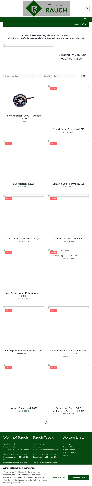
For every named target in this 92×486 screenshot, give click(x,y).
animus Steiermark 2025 (23, 408)
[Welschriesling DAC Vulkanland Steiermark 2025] (68, 308)
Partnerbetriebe (68, 450)
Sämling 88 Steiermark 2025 (68, 183)
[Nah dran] (89, 466)
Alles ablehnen (59, 477)
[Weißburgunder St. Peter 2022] (59, 250)
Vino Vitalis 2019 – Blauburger (23, 238)
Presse (65, 455)
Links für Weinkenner (70, 453)
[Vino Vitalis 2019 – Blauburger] (23, 196)
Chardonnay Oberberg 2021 (68, 129)
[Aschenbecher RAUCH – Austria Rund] (23, 86)
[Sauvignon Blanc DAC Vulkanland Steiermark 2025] (68, 365)
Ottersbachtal (67, 447)
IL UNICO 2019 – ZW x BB (68, 238)
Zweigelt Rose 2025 (24, 183)
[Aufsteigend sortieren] (40, 76)
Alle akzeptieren (79, 477)
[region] (46, 475)
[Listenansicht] (84, 76)
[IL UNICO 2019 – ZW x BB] (68, 196)
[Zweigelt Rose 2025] (23, 141)
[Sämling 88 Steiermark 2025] (68, 141)
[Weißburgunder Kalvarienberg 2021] (23, 250)
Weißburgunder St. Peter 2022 (68, 255)
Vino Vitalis (66, 444)
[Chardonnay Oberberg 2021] (68, 86)
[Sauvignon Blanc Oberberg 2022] (23, 308)
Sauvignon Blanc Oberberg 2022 (23, 350)
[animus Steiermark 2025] (23, 365)
